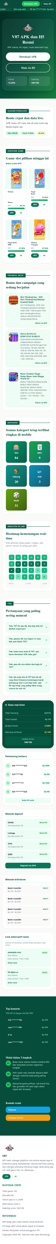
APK (11, 213)
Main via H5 (28, 68)
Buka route (12, 963)
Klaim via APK (41, 323)
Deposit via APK (28, 865)
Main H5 (47, 3)
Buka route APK (14, 163)
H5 (21, 213)
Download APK (31, 3)
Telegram (12, 1109)
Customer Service (15, 1117)
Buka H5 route (28, 800)
